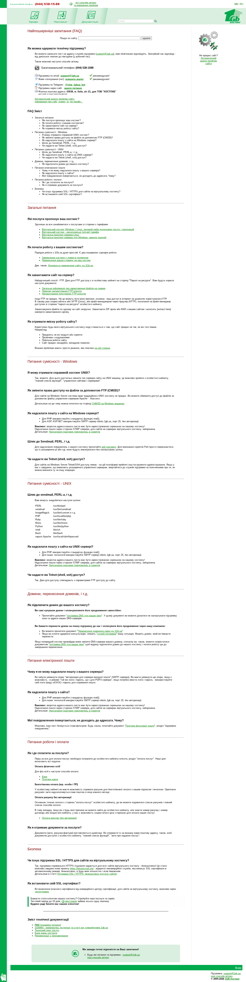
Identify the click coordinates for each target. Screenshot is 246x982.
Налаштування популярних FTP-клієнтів (64, 293)
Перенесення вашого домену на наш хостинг (66, 260)
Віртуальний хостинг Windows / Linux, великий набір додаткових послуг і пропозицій (88, 229)
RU (241, 4)
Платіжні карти (50, 779)
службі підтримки (106, 633)
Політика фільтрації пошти (140, 725)
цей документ (109, 447)
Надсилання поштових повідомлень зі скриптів (74, 431)
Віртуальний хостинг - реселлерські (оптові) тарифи (70, 232)
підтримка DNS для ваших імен (84, 615)
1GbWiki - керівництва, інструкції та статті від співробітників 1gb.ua (71, 927)
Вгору (238, 967)
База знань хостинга (46, 933)
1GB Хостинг (232, 979)
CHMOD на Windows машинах (108, 403)
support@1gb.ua (104, 53)
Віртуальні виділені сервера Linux (60, 234)
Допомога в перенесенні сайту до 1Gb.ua (70, 265)
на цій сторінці (102, 348)
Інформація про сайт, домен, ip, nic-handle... (59, 101)
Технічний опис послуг (47, 930)
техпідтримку (42, 891)
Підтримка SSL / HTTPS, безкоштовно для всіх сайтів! (87, 874)
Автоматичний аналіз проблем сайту (55, 99)
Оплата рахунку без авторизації (59, 818)
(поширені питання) (48, 925)
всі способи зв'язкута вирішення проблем (86, 4)
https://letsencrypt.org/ (82, 868)
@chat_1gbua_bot (75, 84)
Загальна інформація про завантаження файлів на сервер (73, 288)
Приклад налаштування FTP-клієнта (62, 291)
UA (236, 4)
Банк (44, 776)
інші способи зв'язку (98, 957)
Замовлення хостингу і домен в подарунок (65, 257)
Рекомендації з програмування (51, 935)
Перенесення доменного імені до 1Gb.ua (100, 631)
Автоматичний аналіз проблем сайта (208, 61)
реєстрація (71, 901)
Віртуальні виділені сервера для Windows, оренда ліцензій (74, 237)
